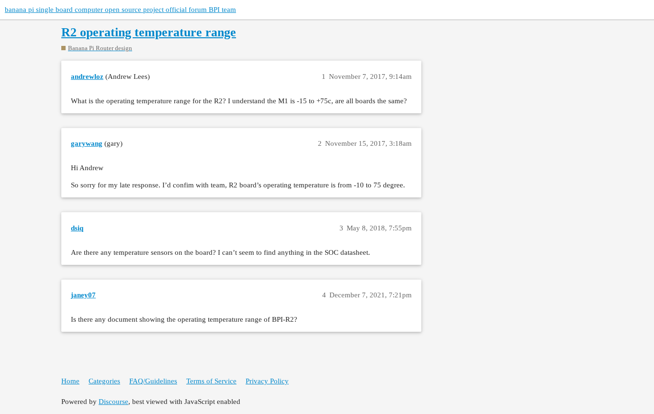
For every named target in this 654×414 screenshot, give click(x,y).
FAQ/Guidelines (153, 381)
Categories (104, 381)
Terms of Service (211, 381)
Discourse (113, 401)
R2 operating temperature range (148, 32)
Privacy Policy (267, 381)
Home (70, 381)
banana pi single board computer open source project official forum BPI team (120, 9)
